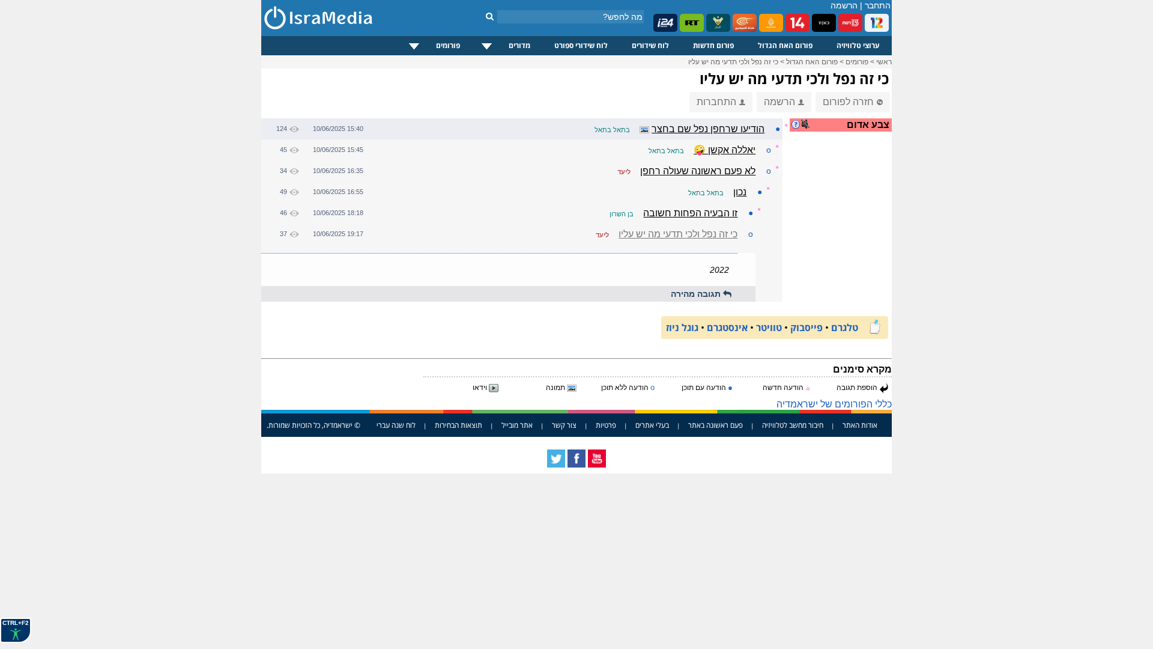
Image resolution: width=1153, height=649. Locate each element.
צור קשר (564, 425)
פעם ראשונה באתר (715, 425)
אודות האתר (860, 425)
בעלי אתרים (652, 425)
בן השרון (622, 214)
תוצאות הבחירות (458, 425)
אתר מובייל (517, 425)
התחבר (878, 5)
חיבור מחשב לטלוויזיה (792, 425)
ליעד (624, 171)
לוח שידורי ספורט (581, 45)
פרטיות (606, 425)
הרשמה (844, 5)
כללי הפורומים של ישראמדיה (834, 404)
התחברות (716, 102)
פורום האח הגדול (785, 45)
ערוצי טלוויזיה (858, 45)
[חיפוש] (489, 16)
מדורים (519, 45)
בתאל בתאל (612, 129)
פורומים (448, 45)
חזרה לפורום (848, 102)
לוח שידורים (650, 45)
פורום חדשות (713, 45)
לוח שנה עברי (396, 425)
